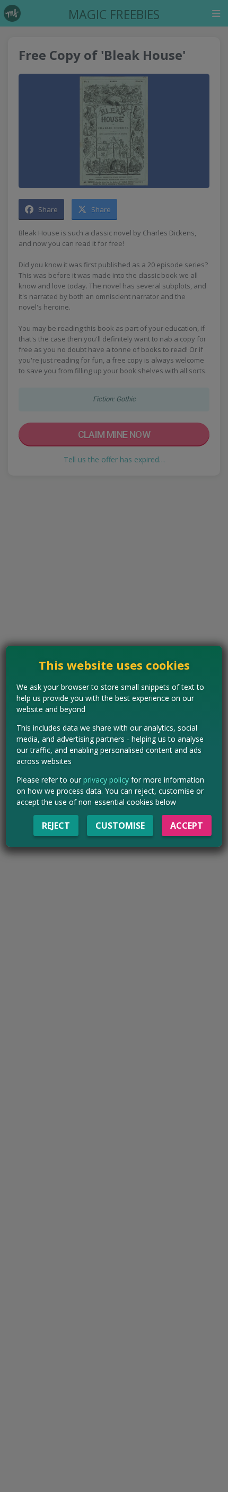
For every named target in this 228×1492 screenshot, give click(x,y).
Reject (56, 825)
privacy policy (106, 780)
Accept (186, 825)
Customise (120, 825)
